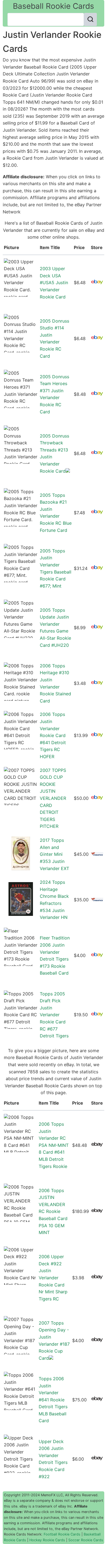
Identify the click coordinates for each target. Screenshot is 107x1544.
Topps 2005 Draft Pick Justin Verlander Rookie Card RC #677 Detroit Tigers (54, 1015)
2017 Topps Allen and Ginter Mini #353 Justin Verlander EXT (54, 854)
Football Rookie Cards (62, 1534)
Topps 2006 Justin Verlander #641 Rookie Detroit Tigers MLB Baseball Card (53, 1400)
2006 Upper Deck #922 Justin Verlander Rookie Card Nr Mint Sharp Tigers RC (53, 1278)
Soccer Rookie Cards (85, 1540)
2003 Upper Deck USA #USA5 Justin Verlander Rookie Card (54, 282)
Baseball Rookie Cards (53, 6)
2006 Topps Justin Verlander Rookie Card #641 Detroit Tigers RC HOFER (53, 735)
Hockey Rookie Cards (47, 1540)
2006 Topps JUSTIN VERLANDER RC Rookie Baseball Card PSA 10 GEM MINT (53, 1211)
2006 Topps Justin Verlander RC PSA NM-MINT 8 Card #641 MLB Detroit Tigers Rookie (54, 1145)
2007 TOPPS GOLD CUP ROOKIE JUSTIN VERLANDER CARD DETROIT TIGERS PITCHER (53, 798)
